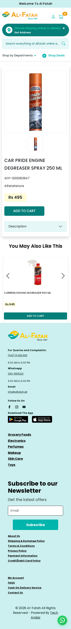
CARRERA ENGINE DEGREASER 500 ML (27, 293)
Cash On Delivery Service (24, 587)
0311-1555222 (15, 373)
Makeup (14, 453)
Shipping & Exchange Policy (26, 541)
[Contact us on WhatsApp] (62, 620)
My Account (16, 577)
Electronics (17, 441)
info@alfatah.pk (17, 391)
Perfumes (16, 447)
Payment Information (22, 555)
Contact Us (15, 592)
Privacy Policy (17, 550)
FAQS (11, 582)
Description (17, 226)
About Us (14, 536)
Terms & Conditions (21, 546)
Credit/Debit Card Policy (24, 560)
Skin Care (15, 459)
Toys (11, 465)
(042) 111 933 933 (17, 355)
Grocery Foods (19, 435)
